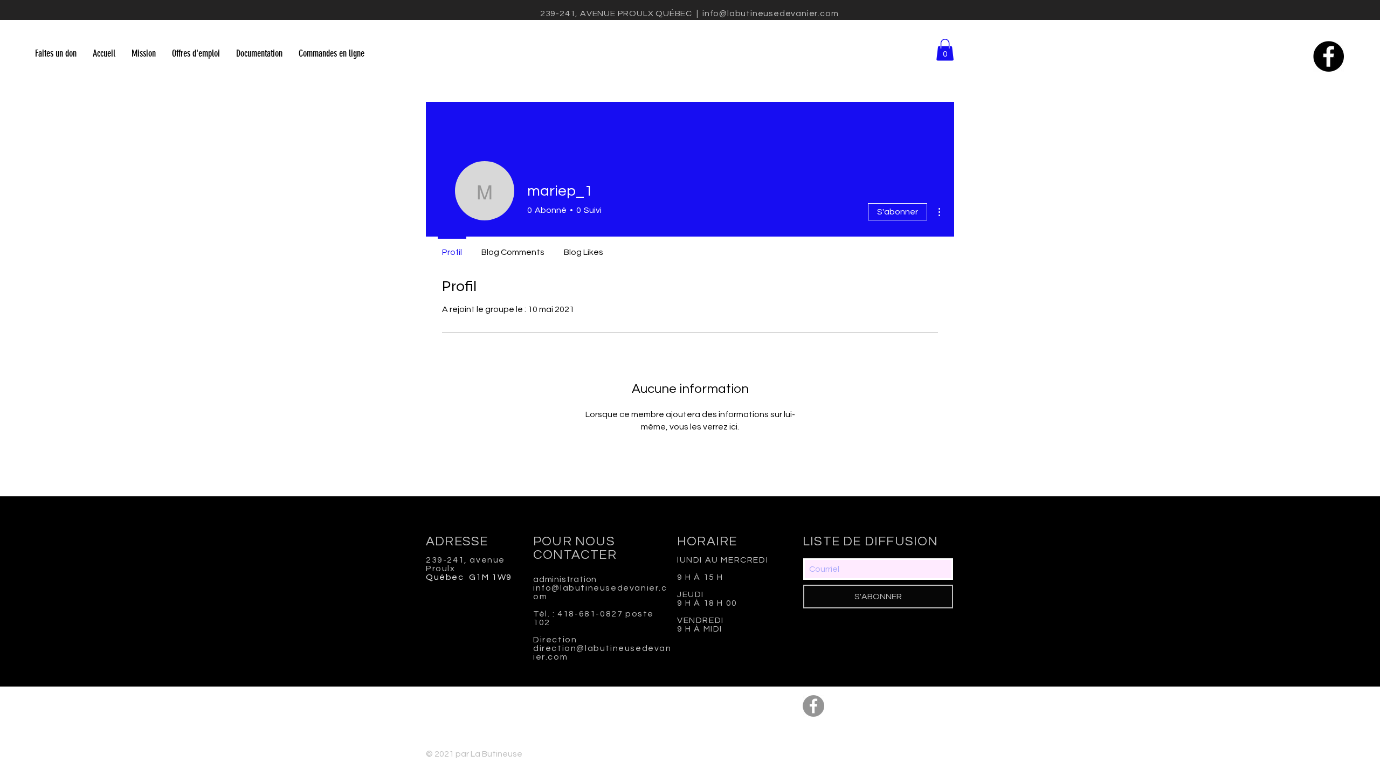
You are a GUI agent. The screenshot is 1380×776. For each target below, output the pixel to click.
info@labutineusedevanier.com (770, 13)
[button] (945, 50)
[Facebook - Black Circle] (1328, 56)
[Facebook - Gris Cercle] (813, 706)
